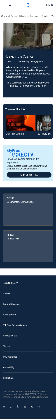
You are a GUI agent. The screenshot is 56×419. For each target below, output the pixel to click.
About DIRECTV (10, 282)
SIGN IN (49, 5)
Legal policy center (11, 303)
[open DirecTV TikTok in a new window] (38, 406)
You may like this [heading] (15, 109)
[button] (5, 5)
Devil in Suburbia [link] (15, 133)
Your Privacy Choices (16, 325)
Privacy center (9, 314)
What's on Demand (29, 16)
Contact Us (8, 377)
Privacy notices (10, 335)
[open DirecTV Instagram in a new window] (25, 406)
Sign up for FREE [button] (29, 174)
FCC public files (10, 356)
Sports (45, 16)
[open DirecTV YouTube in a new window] (31, 406)
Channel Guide (9, 16)
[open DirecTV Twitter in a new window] (18, 406)
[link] (20, 123)
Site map (7, 346)
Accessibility (8, 367)
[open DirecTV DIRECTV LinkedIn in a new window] (4, 406)
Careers (6, 293)
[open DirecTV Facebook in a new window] (11, 406)
